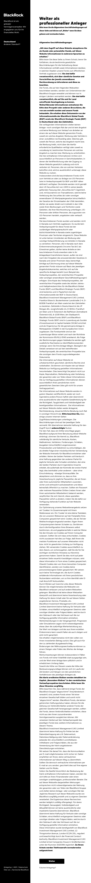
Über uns (7, 870)
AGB (15, 867)
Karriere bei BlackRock (20, 870)
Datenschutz (23, 867)
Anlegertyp (8, 867)
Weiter (52, 861)
